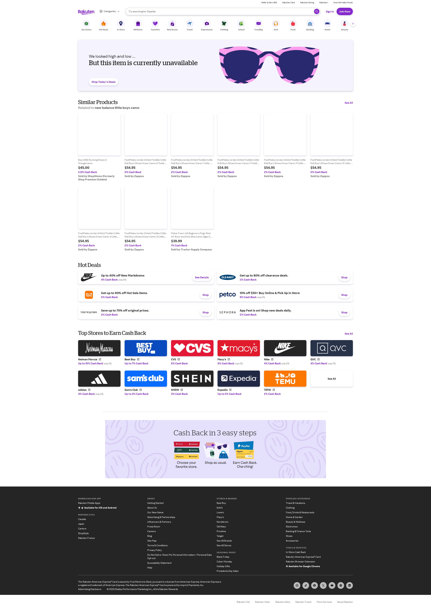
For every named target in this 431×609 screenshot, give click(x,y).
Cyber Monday (224, 561)
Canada (82, 519)
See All (349, 102)
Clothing (290, 507)
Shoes (289, 535)
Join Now (344, 11)
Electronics (291, 526)
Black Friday (223, 556)
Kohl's (220, 507)
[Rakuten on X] (323, 585)
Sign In (330, 11)
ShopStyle (83, 533)
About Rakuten (345, 601)
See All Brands (224, 540)
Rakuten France (86, 537)
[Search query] (316, 11)
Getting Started (155, 502)
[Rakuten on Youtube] (332, 585)
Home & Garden (294, 517)
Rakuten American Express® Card (303, 556)
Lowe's (220, 512)
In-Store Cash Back (296, 552)
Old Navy (221, 526)
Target (220, 535)
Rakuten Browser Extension (300, 561)
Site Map (151, 540)
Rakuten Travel (303, 601)
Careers (151, 531)
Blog (149, 535)
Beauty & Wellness (295, 521)
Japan (81, 523)
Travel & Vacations (295, 502)
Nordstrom (222, 521)
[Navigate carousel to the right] (353, 23)
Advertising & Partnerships (161, 517)
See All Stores (224, 545)
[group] (99, 147)
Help (149, 567)
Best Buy (221, 502)
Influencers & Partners (159, 521)
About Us (152, 507)
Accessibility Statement (159, 562)
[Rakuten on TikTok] (305, 585)
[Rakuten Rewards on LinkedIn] (349, 585)
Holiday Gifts (223, 566)
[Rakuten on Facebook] (314, 585)
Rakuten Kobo (282, 601)
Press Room (153, 526)
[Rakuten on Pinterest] (340, 585)
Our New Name (155, 512)
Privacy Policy (154, 550)
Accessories (292, 540)
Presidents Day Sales (227, 570)
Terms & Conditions (157, 545)
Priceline (221, 531)
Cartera (82, 528)
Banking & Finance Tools (298, 531)
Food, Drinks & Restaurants (300, 512)
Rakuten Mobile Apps (89, 502)
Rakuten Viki (243, 601)
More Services (324, 601)
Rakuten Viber (262, 601)
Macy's (220, 517)
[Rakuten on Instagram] (297, 585)
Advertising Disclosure (89, 589)
